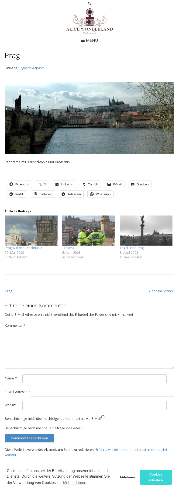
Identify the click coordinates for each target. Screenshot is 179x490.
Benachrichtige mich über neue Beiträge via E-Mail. (43, 428)
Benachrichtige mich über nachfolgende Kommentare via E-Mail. (53, 418)
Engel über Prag (132, 248)
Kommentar (15, 325)
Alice (41, 68)
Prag (8, 291)
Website (11, 405)
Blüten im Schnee (161, 291)
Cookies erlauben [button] (156, 477)
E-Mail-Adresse (17, 391)
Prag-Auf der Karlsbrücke (23, 248)
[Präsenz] (88, 230)
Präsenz (68, 248)
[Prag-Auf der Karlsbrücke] (31, 230)
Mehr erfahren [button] (74, 483)
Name (11, 378)
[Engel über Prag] (146, 230)
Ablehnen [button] (127, 477)
